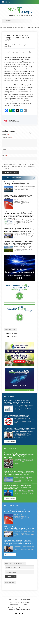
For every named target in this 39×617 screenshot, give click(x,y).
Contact (25, 604)
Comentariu (7, 137)
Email (4, 156)
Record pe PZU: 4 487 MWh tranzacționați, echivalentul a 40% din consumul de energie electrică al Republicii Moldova (17, 402)
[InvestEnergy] (19, 10)
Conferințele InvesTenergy (19, 602)
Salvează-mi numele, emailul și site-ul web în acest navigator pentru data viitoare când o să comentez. (18, 166)
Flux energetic (23, 45)
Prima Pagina (7, 51)
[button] (3, 2)
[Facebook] (19, 613)
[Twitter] (23, 613)
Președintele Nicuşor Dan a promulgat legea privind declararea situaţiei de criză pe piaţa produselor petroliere (17, 487)
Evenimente (25, 600)
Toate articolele (9, 441)
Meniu (7, 2)
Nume (4, 149)
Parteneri (14, 604)
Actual (15, 51)
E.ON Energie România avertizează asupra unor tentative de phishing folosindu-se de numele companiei (18, 196)
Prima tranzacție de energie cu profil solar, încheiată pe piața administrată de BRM (17, 416)
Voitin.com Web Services (23, 610)
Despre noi (13, 600)
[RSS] (16, 613)
